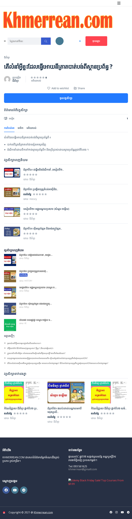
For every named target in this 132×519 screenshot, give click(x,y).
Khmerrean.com (43, 512)
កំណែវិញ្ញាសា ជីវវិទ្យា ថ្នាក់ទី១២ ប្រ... (21, 408)
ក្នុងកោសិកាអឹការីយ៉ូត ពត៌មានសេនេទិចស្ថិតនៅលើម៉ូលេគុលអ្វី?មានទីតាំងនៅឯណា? (36, 353)
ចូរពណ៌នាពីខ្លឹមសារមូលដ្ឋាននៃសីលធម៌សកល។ (24, 343)
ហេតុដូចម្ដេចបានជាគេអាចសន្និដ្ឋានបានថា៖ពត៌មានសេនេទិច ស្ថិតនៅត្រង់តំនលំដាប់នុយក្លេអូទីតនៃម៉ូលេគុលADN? (47, 358)
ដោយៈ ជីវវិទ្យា (10, 418)
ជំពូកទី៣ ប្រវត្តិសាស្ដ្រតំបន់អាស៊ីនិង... (40, 189)
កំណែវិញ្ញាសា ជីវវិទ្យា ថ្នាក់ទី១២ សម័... (109, 408)
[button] (119, 3)
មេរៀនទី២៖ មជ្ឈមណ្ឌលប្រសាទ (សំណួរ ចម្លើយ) (46, 209)
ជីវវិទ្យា (7, 57)
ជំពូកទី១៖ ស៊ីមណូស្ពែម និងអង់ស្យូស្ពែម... (42, 228)
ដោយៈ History (30, 198)
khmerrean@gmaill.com (82, 469)
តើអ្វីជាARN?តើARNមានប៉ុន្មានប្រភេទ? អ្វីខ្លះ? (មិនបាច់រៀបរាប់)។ (30, 348)
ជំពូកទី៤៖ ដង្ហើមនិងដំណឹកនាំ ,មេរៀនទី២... (43, 169)
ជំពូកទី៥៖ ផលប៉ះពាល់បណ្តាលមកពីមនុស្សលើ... (64, 410)
